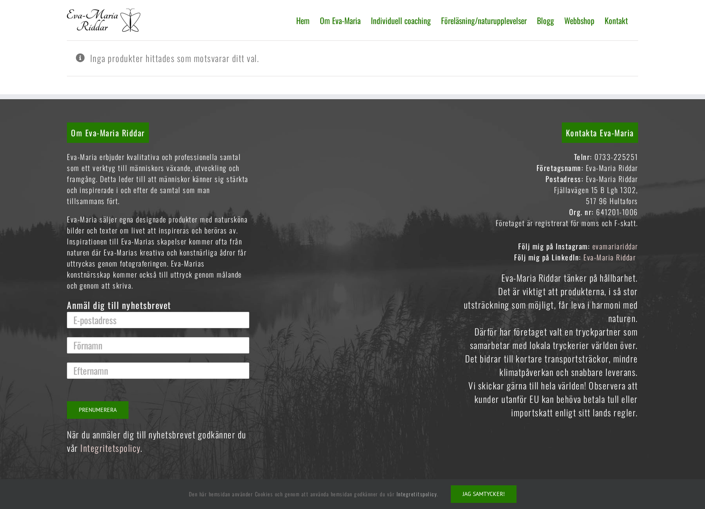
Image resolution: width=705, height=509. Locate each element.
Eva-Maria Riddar (610, 257)
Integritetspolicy (110, 447)
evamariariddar (615, 246)
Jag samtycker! (484, 494)
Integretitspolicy (417, 494)
